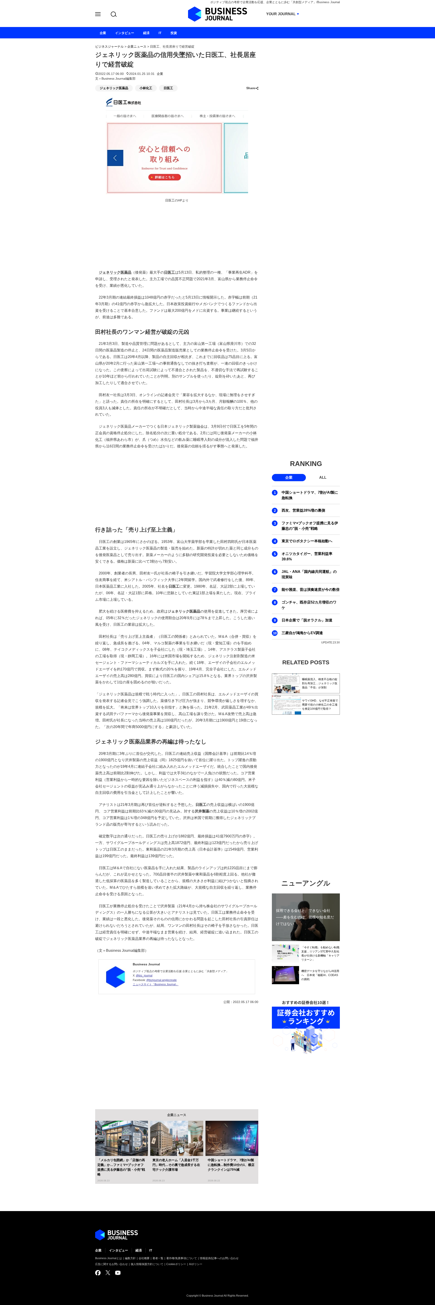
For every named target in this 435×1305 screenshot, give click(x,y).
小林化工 (146, 88)
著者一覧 (157, 1258)
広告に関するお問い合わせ (111, 1264)
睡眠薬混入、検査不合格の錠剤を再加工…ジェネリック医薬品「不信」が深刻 (319, 683)
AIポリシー (195, 1264)
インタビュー (118, 1250)
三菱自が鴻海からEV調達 (302, 633)
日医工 (168, 88)
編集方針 (130, 1258)
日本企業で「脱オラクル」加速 (307, 620)
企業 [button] (288, 477)
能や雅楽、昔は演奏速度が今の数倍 (311, 589)
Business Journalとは (108, 1258)
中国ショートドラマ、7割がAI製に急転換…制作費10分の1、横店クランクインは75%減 (231, 1164)
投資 (174, 33)
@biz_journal (144, 975)
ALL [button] (322, 477)
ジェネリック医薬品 (114, 88)
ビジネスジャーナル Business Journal (217, 14)
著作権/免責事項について (181, 1258)
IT (150, 1250)
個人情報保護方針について (147, 1264)
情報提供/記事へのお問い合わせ (219, 1258)
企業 (160, 74)
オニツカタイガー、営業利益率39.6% (307, 556)
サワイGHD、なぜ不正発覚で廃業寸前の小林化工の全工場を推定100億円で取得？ (320, 704)
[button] (98, 14)
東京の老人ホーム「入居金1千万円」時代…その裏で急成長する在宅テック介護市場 (176, 1164)
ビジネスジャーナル (109, 46)
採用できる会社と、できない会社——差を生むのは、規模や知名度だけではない (305, 917)
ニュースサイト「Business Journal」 (156, 984)
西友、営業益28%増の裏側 (303, 510)
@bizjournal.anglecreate (161, 980)
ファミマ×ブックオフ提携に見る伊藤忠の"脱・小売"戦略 (310, 525)
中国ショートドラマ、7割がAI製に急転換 (310, 495)
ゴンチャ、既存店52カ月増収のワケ (309, 605)
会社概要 (144, 1258)
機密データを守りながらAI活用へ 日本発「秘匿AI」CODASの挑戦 (320, 975)
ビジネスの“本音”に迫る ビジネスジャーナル (116, 1234)
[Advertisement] (176, 486)
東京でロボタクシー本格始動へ (307, 541)
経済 (138, 1250)
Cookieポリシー (176, 1264)
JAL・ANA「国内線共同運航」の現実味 (309, 574)
